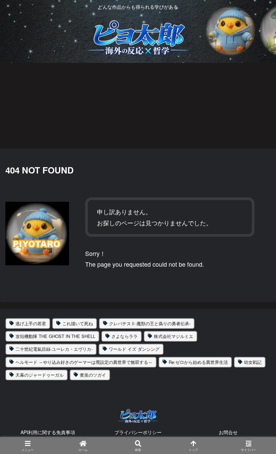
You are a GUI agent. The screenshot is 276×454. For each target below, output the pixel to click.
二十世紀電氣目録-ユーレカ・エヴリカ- (54, 349)
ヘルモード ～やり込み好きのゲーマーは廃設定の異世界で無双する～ (83, 362)
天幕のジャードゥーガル (39, 375)
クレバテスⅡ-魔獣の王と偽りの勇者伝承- (150, 323)
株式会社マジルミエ (173, 336)
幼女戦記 (253, 362)
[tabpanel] (52, 104)
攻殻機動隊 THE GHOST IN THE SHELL (55, 336)
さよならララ (124, 336)
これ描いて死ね (77, 323)
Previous (5, 105)
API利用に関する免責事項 (48, 432)
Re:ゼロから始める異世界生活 (198, 362)
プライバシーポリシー (138, 432)
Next (271, 105)
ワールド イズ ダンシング (134, 349)
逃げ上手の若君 (30, 323)
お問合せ (228, 432)
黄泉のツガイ (93, 375)
